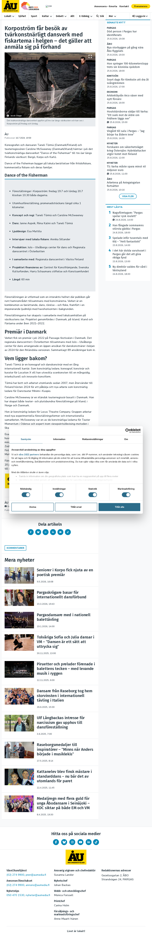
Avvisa (32, 507)
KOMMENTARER (15, 548)
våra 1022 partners (29, 454)
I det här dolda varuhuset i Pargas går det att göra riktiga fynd (129, 256)
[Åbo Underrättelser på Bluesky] (64, 842)
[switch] (59, 494)
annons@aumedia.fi (37, 885)
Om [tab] (126, 439)
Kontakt (124, 6)
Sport (34, 16)
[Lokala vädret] (48, 6)
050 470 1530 (15, 895)
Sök (102, 16)
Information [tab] (59, 439)
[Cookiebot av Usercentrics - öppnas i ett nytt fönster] (128, 430)
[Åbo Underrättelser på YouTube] (80, 842)
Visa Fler (128, 196)
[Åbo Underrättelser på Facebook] (56, 842)
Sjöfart (22, 16)
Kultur (45, 16)
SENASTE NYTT (116, 22)
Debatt (60, 16)
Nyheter (112, 143)
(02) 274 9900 (15, 875)
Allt (72, 16)
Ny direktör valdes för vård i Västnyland (130, 270)
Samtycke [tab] (26, 439)
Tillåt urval (76, 507)
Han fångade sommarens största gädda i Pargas (128, 229)
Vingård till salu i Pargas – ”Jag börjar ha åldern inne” (125, 134)
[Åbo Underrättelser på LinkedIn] (89, 842)
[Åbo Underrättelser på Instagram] (72, 842)
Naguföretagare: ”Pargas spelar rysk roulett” (128, 216)
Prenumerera (140, 6)
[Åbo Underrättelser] (76, 857)
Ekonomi (112, 92)
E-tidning (84, 16)
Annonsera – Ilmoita (105, 6)
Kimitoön (112, 76)
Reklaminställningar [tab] (92, 439)
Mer (111, 16)
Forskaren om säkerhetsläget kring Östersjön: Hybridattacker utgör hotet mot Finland (126, 152)
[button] (140, 16)
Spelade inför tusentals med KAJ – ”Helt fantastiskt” (130, 241)
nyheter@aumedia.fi (38, 895)
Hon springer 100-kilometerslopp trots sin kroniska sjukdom (127, 67)
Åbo (109, 44)
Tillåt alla (119, 507)
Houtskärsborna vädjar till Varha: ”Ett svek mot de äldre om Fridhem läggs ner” (127, 117)
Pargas (111, 28)
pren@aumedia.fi (36, 875)
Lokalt (7, 16)
